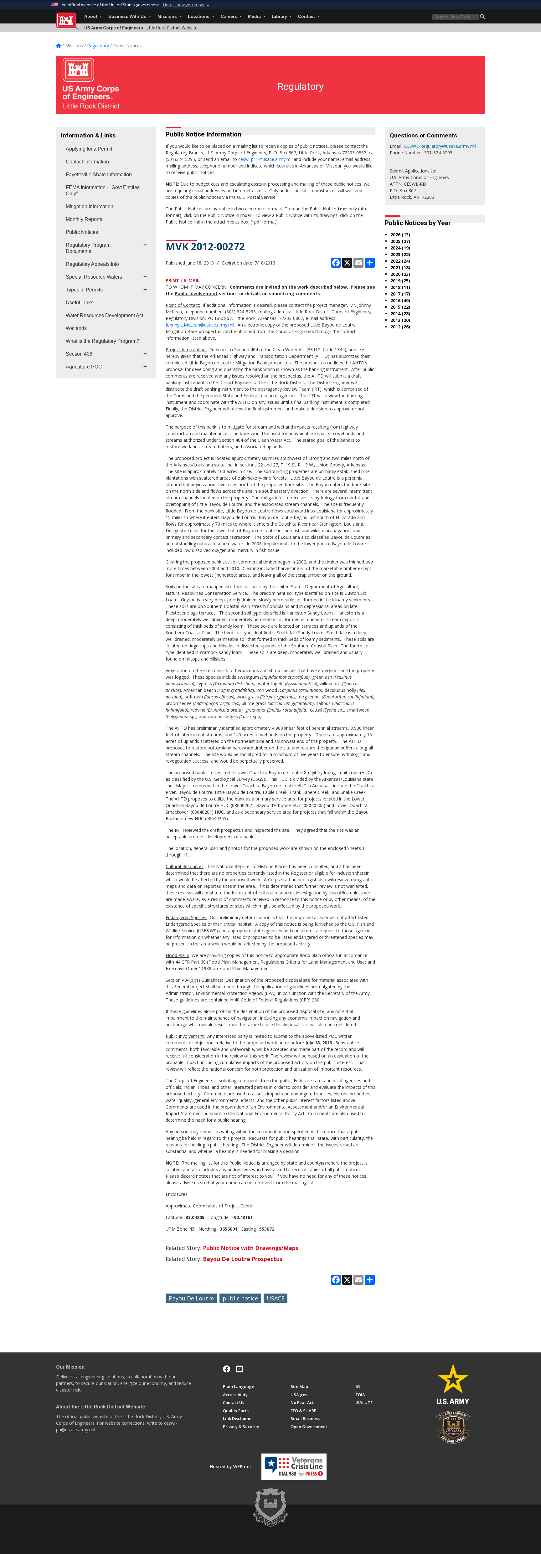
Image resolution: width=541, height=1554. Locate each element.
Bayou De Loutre (191, 1298)
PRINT (172, 280)
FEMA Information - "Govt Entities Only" (103, 190)
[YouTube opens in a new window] (239, 1369)
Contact (307, 16)
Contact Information (87, 161)
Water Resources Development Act (104, 315)
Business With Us (127, 16)
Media (255, 16)
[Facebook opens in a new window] (226, 1369)
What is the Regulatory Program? (102, 341)
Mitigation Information (89, 206)
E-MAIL (191, 280)
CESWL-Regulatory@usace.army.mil (440, 146)
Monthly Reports (84, 219)
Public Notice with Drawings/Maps (250, 1248)
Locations (199, 16)
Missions (167, 16)
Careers (229, 16)
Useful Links (79, 302)
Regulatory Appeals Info (92, 264)
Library (280, 16)
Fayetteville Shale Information (99, 174)
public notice (240, 1298)
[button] (187, 5)
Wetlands (76, 328)
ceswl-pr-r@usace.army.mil (265, 159)
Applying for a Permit (89, 149)
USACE (275, 1298)
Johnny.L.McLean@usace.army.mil (200, 325)
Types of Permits (84, 289)
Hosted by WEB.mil (230, 1466)
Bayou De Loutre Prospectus (242, 1259)
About (91, 16)
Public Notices (82, 232)
